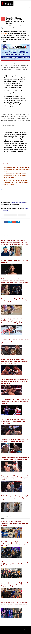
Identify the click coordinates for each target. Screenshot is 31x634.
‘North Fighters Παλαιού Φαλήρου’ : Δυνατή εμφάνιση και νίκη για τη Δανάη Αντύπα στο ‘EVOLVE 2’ (14, 604)
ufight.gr (5, 210)
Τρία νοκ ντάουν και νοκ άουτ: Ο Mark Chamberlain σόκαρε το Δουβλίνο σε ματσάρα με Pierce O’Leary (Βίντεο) (14, 361)
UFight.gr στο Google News (18, 202)
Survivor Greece (21, 215)
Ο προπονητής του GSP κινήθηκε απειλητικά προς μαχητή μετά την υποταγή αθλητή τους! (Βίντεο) (14, 478)
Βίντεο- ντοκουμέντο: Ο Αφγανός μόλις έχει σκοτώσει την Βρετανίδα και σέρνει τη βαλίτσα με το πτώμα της (15, 301)
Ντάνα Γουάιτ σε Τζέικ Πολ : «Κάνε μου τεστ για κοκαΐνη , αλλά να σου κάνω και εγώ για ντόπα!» (16, 182)
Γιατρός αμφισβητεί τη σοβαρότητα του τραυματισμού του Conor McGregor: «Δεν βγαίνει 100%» (13, 421)
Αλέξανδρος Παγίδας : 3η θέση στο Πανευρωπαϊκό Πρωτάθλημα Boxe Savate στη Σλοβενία (14, 523)
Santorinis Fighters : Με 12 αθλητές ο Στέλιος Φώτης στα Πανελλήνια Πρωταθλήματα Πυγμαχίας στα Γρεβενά (14, 584)
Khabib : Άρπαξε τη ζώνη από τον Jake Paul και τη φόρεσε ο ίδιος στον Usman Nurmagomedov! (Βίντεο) (15, 341)
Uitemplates (15, 631)
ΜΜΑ (26, 208)
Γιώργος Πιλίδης (8, 215)
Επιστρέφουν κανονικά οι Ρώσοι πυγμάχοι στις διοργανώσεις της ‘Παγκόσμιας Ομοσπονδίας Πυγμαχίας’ (15, 401)
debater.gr (27, 159)
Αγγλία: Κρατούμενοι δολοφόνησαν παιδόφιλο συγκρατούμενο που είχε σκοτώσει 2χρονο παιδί (15, 498)
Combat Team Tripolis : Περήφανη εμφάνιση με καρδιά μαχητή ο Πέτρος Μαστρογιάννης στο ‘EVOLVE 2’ (15, 544)
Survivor (14, 215)
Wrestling (19, 25)
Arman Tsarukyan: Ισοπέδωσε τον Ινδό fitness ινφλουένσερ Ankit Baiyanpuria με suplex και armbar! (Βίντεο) (14, 381)
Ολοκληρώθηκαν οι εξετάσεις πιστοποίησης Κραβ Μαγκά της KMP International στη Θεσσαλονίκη (14, 564)
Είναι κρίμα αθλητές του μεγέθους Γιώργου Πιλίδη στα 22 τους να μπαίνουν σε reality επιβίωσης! (17, 169)
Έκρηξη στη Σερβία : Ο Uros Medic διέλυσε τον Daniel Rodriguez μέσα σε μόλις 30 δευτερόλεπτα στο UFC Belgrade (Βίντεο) (14, 321)
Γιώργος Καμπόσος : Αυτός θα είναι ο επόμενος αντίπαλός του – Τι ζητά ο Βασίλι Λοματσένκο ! (15, 175)
